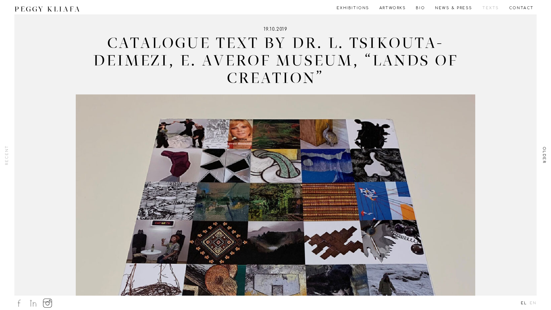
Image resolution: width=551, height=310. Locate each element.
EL (524, 303)
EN (533, 303)
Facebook (19, 303)
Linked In (33, 303)
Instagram (47, 303)
